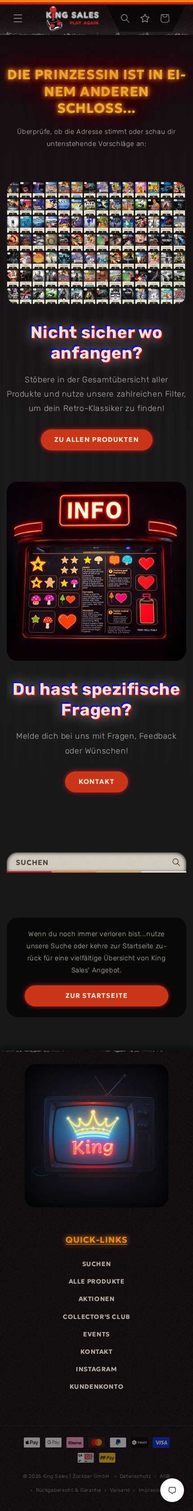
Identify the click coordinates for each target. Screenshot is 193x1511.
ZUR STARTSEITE (97, 995)
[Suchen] (176, 862)
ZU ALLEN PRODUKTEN (96, 439)
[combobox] (96, 862)
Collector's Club (96, 1317)
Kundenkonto (97, 1387)
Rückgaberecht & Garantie (68, 1490)
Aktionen (97, 1299)
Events (96, 1334)
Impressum (152, 1490)
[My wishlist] (145, 18)
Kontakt (96, 1352)
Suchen (96, 1264)
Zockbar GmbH (91, 1476)
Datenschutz (135, 1476)
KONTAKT (96, 781)
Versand (120, 1490)
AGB (165, 1476)
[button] (18, 18)
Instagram (96, 1369)
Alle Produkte (97, 1281)
